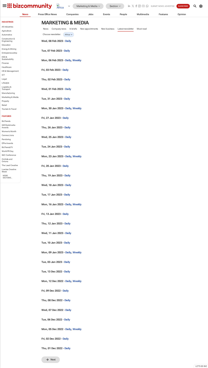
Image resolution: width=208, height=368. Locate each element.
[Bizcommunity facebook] (136, 6)
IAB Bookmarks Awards (8, 126)
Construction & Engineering (8, 40)
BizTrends (6, 121)
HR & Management (10, 71)
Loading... (47, 364)
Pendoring (6, 139)
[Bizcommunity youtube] (143, 6)
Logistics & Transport (6, 88)
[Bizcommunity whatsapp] (147, 6)
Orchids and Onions (7, 160)
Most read (142, 29)
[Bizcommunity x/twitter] (133, 6)
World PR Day (7, 151)
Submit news (157, 6)
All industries (7, 27)
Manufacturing (8, 93)
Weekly (76, 60)
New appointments (89, 29)
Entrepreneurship (9, 53)
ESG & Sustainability (8, 58)
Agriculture (6, 31)
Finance (5, 63)
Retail (4, 105)
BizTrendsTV (7, 147)
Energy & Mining (9, 49)
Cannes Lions (8, 135)
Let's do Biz (201, 366)
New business (107, 29)
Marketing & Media (10, 97)
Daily (68, 41)
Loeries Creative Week (9, 170)
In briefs (73, 29)
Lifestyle (5, 83)
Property (5, 101)
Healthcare (7, 67)
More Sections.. (7, 177)
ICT (3, 75)
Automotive (7, 35)
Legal (4, 79)
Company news (59, 29)
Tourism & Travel (9, 109)
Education (6, 45)
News (45, 29)
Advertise (170, 6)
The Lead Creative (10, 165)
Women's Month (9, 131)
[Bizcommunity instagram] (139, 6)
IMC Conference (9, 155)
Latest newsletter (126, 29)
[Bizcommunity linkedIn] (129, 6)
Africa (67, 34)
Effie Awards (7, 143)
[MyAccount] (201, 6)
